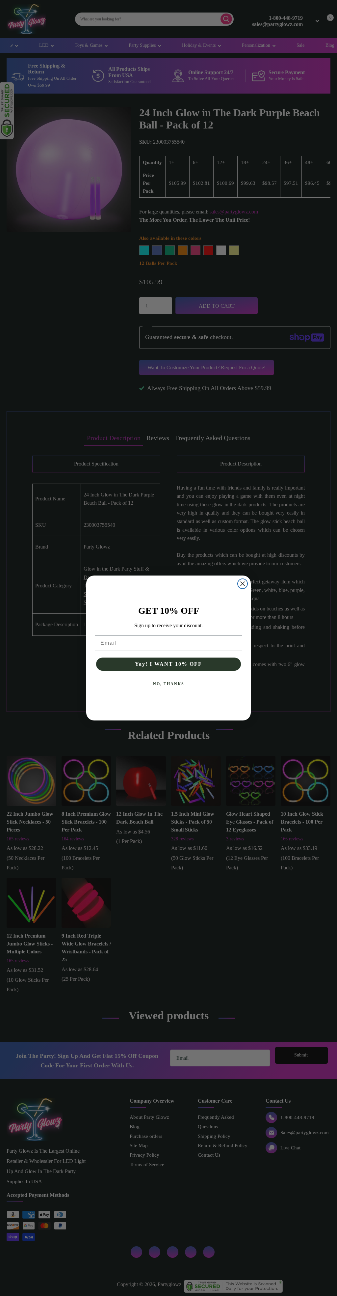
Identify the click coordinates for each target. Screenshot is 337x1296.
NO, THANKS (168, 684)
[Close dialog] (242, 584)
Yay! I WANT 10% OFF (168, 664)
